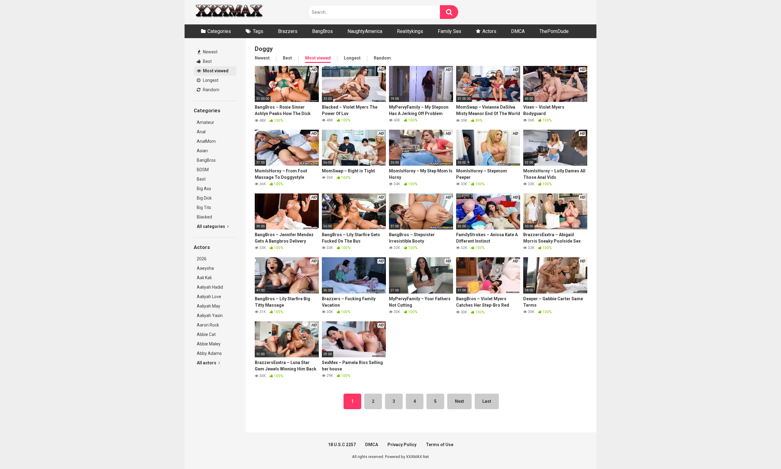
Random (210, 89)
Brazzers (287, 31)
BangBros (322, 31)
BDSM (203, 169)
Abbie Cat (206, 334)
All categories (211, 226)
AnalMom (206, 141)
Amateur (205, 122)
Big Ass (204, 188)
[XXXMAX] (229, 12)
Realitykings (410, 31)
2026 (202, 258)
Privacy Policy (401, 444)
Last (486, 401)
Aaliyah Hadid (210, 287)
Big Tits (204, 207)
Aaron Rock (208, 325)
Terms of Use (439, 444)
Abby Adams (209, 353)
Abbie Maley (209, 343)
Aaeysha (205, 268)
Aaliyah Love (209, 296)
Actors (489, 31)
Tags (258, 31)
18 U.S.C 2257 (342, 444)
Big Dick (204, 198)
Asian (202, 150)
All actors (207, 362)
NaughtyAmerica (364, 31)
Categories (219, 31)
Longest (210, 80)
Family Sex (449, 31)
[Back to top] (760, 450)
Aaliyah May (208, 306)
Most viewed (215, 70)
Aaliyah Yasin (210, 315)
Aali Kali (204, 277)
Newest (210, 51)
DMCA (518, 31)
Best (207, 61)
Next (459, 401)
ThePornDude (554, 31)
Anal (201, 131)
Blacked (204, 217)
